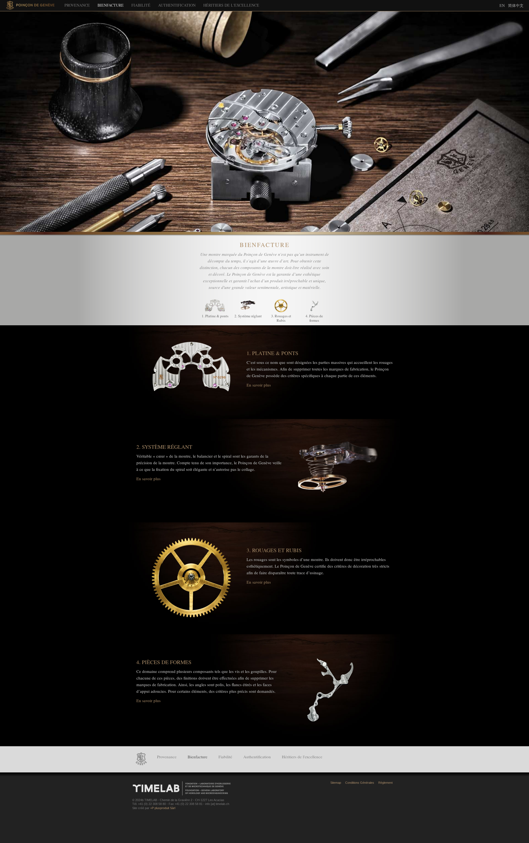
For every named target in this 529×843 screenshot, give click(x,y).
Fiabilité (140, 5)
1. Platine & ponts (215, 315)
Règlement (385, 782)
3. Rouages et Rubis (281, 318)
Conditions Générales (359, 782)
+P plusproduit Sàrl (162, 808)
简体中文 (515, 5)
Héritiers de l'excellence (231, 5)
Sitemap (335, 782)
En (502, 5)
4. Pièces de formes (314, 318)
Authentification (177, 5)
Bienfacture (111, 5)
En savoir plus (259, 385)
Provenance (77, 5)
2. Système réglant (248, 315)
